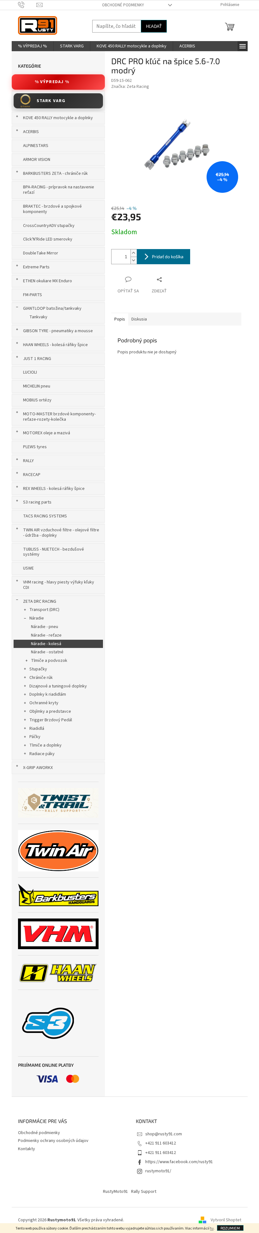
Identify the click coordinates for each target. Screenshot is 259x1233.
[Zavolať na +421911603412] (27, 5)
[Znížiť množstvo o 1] (133, 260)
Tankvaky (38, 317)
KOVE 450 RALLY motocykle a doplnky (58, 118)
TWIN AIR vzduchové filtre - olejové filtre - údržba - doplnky (61, 533)
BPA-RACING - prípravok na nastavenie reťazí (58, 190)
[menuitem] (32, 46)
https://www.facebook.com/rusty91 (179, 1162)
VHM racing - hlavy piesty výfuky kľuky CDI (58, 585)
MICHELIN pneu (36, 386)
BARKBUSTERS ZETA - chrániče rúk (55, 173)
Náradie (36, 618)
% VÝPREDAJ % (52, 82)
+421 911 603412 (160, 1143)
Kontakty (26, 1149)
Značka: (130, 86)
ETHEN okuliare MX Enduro (47, 281)
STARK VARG (51, 101)
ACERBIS (31, 132)
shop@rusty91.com (163, 1134)
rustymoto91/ (158, 1171)
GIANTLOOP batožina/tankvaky (52, 308)
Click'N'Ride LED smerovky (47, 239)
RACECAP (31, 475)
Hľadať (154, 26)
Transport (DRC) (44, 610)
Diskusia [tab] (139, 319)
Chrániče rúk (41, 677)
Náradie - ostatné (47, 652)
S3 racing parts (37, 502)
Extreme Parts (36, 267)
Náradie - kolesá (46, 644)
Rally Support (143, 1191)
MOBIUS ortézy (37, 400)
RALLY (28, 461)
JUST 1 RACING (37, 359)
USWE (28, 568)
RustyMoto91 (115, 1191)
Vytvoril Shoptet (226, 1220)
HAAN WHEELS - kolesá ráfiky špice (55, 345)
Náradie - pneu (44, 627)
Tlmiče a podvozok (49, 660)
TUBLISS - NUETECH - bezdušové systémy (53, 552)
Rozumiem (230, 1228)
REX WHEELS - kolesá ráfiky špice (54, 488)
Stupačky (38, 669)
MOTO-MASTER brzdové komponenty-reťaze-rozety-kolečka (59, 417)
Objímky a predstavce (50, 711)
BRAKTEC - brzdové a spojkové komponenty (52, 209)
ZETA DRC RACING (39, 601)
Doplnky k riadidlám (47, 694)
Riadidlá (36, 728)
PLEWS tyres (35, 447)
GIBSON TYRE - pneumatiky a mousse (58, 331)
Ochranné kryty (43, 703)
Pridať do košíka (168, 256)
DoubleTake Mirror (40, 253)
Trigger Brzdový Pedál (50, 720)
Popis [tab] (119, 319)
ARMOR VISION (36, 159)
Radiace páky (42, 754)
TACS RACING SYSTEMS (45, 516)
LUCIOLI (30, 372)
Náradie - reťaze (46, 635)
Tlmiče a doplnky (45, 745)
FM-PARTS (32, 295)
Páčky (34, 737)
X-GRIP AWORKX (38, 768)
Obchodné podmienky (123, 5)
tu (212, 1228)
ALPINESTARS (35, 146)
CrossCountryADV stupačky (49, 226)
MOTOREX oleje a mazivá (46, 433)
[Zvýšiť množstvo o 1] (133, 253)
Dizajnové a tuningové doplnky (58, 686)
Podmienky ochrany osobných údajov (53, 1141)
